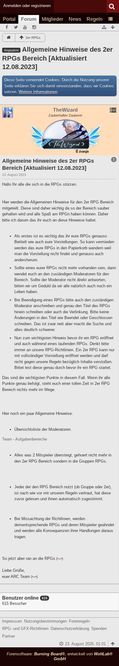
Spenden (99, 628)
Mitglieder (52, 19)
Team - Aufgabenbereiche (24, 439)
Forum (28, 19)
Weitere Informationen (38, 91)
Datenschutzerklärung (70, 628)
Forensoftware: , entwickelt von (60, 656)
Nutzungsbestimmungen (45, 621)
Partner (8, 636)
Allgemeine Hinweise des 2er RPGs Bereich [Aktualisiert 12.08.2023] (57, 58)
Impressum (12, 621)
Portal (9, 19)
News (75, 19)
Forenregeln (79, 621)
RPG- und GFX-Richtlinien (25, 628)
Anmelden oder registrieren (27, 5)
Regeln (95, 19)
